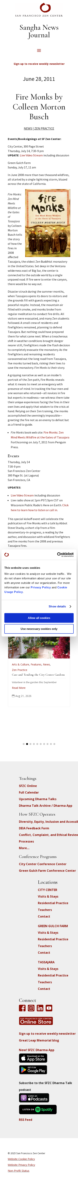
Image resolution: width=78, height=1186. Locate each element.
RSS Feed (25, 1120)
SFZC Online (28, 786)
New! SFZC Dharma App (36, 1050)
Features (11, 664)
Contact (44, 916)
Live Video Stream (31, 155)
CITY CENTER (47, 890)
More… (24, 848)
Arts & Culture (61, 664)
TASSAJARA (46, 962)
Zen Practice (44, 128)
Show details (57, 606)
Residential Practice (53, 903)
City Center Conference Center (42, 864)
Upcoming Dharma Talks (37, 799)
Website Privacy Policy (21, 1165)
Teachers (45, 910)
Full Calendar (29, 792)
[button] (24, 744)
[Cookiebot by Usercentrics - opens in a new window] (57, 554)
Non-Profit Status (18, 1170)
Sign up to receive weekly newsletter (47, 1034)
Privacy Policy (41, 587)
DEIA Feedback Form (34, 828)
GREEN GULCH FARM (53, 926)
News (28, 128)
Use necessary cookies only (39, 628)
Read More (60, 698)
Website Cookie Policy (21, 1159)
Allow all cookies (39, 617)
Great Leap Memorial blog (39, 1040)
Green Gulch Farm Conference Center (47, 871)
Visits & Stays (48, 896)
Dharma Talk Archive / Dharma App (45, 806)
